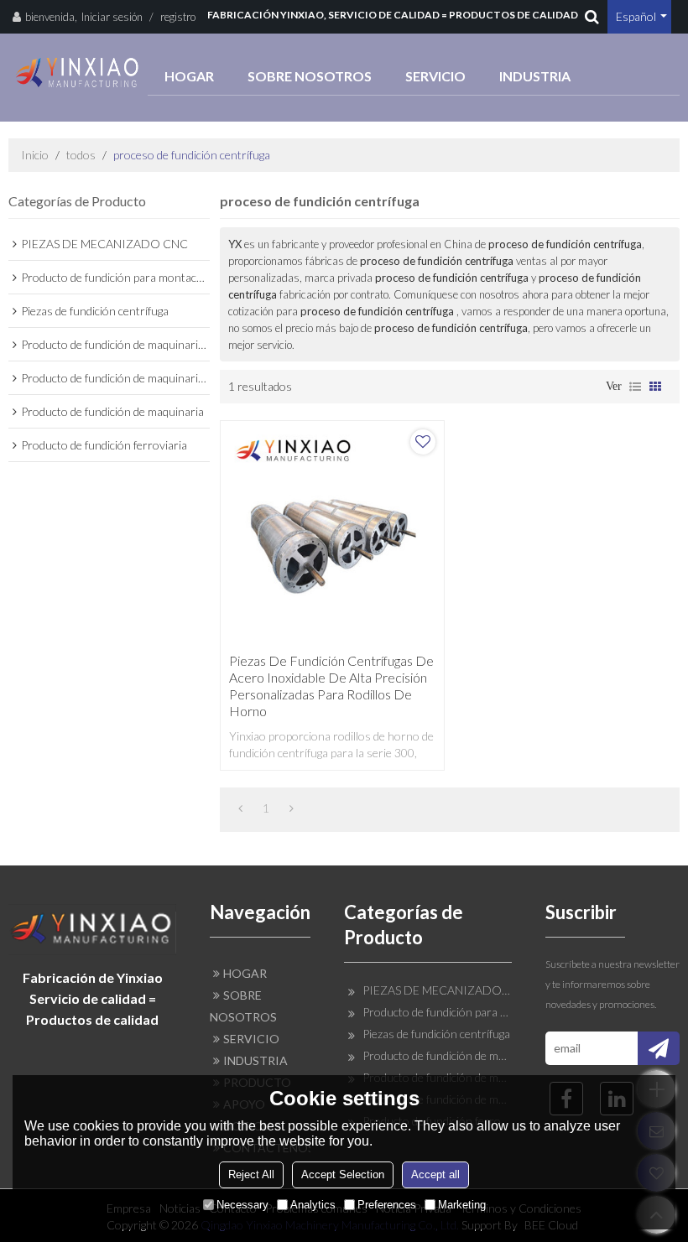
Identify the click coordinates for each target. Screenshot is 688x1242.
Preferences (386, 1204)
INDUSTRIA (535, 76)
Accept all (435, 1174)
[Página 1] (240, 808)
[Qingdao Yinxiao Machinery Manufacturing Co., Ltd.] (78, 72)
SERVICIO (435, 76)
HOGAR (189, 76)
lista (635, 386)
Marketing (462, 1204)
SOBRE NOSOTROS (310, 76)
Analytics (313, 1204)
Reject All (251, 1174)
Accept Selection (342, 1174)
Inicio (35, 155)
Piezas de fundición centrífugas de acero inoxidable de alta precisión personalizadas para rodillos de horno (331, 685)
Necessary (242, 1204)
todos (81, 155)
